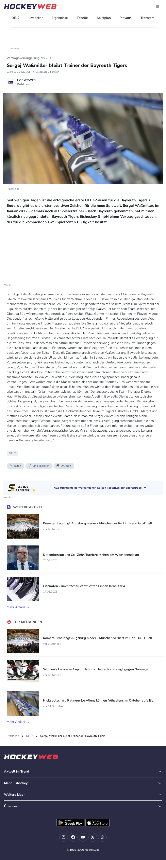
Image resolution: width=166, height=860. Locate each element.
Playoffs (126, 18)
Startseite (13, 736)
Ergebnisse (60, 18)
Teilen (17, 466)
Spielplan (104, 18)
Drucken (66, 466)
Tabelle (82, 18)
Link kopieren (41, 466)
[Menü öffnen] (157, 6)
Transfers (147, 18)
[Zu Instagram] (64, 837)
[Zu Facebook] (73, 837)
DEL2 (16, 18)
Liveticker (36, 18)
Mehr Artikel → (18, 607)
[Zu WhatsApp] (102, 837)
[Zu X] (93, 837)
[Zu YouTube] (83, 837)
